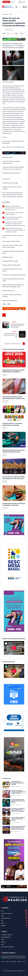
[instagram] (13, 966)
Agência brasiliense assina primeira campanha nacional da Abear (13, 218)
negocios (3, 942)
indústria (14, 925)
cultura (14, 915)
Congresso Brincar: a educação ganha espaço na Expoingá (14, 213)
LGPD (23, 961)
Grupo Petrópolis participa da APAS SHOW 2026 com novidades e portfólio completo (13, 370)
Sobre (3, 961)
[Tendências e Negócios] (6, 7)
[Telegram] (14, 315)
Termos (19, 961)
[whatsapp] (17, 315)
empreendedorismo (14, 918)
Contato (7, 961)
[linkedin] (15, 966)
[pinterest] (21, 315)
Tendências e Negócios (14, 913)
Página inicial (5, 14)
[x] (11, 315)
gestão (14, 923)
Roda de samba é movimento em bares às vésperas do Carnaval (18, 819)
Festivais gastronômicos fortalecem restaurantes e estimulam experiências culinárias (13, 504)
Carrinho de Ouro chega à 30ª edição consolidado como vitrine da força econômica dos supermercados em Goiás (15, 223)
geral (2, 944)
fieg (14, 920)
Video (11, 14)
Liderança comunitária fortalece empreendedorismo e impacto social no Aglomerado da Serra (14, 208)
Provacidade (13, 961)
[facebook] (7, 315)
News (4, 304)
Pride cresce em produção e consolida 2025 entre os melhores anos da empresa (18, 810)
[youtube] (17, 966)
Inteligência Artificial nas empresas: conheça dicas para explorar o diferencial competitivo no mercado (15, 230)
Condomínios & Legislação (7, 946)
